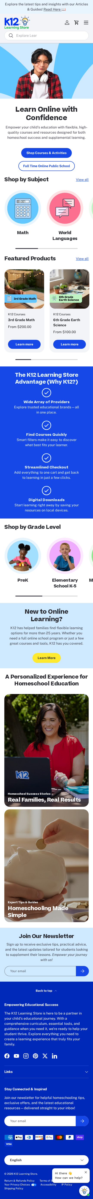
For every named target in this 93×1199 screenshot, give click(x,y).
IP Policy (66, 1184)
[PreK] (23, 556)
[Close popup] (85, 1172)
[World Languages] (65, 208)
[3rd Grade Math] (24, 289)
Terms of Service (50, 1180)
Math (23, 233)
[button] (76, 22)
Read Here (52, 9)
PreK (23, 580)
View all (82, 180)
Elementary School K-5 (65, 583)
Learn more (24, 344)
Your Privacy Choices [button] (17, 1184)
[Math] (23, 208)
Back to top (44, 990)
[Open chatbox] (84, 1191)
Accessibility (48, 1184)
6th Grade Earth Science (66, 322)
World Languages (65, 235)
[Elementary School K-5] (65, 556)
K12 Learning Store (25, 1173)
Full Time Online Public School (46, 166)
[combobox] (46, 35)
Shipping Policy (13, 1188)
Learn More (47, 658)
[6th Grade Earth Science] (69, 289)
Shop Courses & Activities (46, 153)
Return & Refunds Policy (19, 1180)
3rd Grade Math (21, 320)
